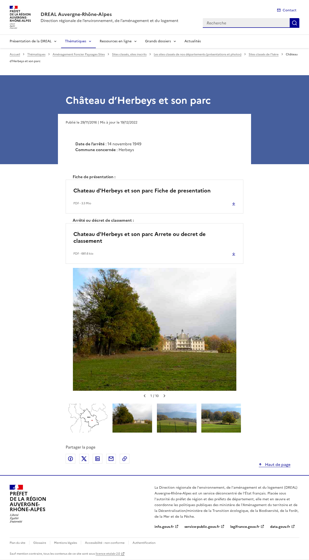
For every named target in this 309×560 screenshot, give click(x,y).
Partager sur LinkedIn (97, 459)
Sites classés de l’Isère (264, 54)
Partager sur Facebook (70, 459)
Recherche (294, 23)
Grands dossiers (158, 41)
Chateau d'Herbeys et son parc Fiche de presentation (142, 191)
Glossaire (39, 543)
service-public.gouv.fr (202, 526)
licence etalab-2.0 (108, 554)
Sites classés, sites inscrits (129, 54)
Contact (289, 10)
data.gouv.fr (280, 526)
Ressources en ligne (116, 41)
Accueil (15, 54)
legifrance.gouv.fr (245, 526)
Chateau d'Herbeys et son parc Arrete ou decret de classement (139, 237)
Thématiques (75, 41)
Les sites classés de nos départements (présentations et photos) (197, 54)
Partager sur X (84, 459)
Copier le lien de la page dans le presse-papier (124, 459)
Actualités (192, 41)
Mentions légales (65, 543)
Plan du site (17, 543)
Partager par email (111, 459)
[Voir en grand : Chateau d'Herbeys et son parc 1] (154, 329)
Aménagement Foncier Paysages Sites (79, 54)
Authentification (144, 543)
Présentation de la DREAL (30, 41)
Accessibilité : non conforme (105, 543)
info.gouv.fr (164, 526)
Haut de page (277, 464)
